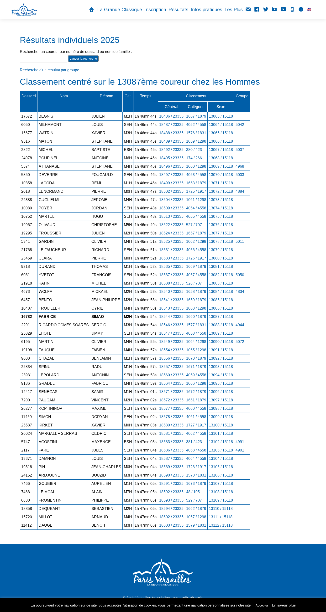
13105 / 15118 (221, 467)
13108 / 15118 (221, 492)
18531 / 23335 (171, 250)
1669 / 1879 (196, 267)
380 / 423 (194, 150)
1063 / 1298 (196, 308)
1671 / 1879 (196, 367)
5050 (240, 275)
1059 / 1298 (196, 141)
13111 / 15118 (220, 517)
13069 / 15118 (221, 166)
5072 (240, 342)
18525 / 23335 (171, 241)
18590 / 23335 (171, 475)
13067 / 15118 (221, 150)
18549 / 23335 (171, 342)
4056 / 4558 (196, 250)
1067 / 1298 (196, 517)
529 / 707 (194, 500)
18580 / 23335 (171, 425)
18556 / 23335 (171, 358)
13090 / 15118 (221, 342)
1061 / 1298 (196, 200)
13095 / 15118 (221, 383)
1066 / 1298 (196, 383)
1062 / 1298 (196, 241)
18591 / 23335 (171, 484)
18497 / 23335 (171, 175)
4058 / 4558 (196, 333)
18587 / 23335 (171, 458)
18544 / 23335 (171, 317)
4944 (240, 325)
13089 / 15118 (221, 333)
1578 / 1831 (196, 475)
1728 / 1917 (196, 467)
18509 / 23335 (171, 208)
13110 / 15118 (221, 509)
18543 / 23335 (171, 308)
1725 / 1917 (196, 191)
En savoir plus (284, 605)
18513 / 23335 (171, 216)
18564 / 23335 (171, 383)
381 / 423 (194, 442)
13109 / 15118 (221, 500)
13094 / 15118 (221, 375)
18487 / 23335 (171, 125)
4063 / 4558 (196, 450)
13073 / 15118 (221, 200)
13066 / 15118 (221, 141)
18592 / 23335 (171, 492)
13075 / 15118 (221, 216)
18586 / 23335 (171, 450)
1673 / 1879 (196, 484)
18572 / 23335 (171, 400)
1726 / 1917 (196, 258)
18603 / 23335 (171, 525)
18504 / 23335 (171, 200)
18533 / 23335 (171, 258)
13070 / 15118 (221, 175)
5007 (240, 150)
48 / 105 (193, 492)
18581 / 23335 (171, 433)
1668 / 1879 (196, 183)
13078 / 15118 (221, 241)
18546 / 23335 (171, 325)
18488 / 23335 (171, 133)
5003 (240, 175)
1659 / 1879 (196, 300)
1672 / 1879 (196, 392)
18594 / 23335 (171, 509)
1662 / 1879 (196, 509)
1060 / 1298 (196, 166)
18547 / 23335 (171, 333)
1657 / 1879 (196, 233)
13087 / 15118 (221, 317)
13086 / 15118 (221, 308)
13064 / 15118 (221, 125)
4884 (240, 191)
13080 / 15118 (221, 258)
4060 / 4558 (196, 408)
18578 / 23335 (171, 417)
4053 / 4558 (196, 175)
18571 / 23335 (171, 392)
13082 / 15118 (221, 275)
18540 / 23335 (171, 292)
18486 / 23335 (171, 116)
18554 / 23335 (171, 350)
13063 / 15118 (221, 116)
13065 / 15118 (221, 133)
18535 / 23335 (171, 267)
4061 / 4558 (196, 417)
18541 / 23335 (171, 300)
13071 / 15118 (221, 183)
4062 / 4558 (196, 433)
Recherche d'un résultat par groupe (49, 70)
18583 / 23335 (171, 442)
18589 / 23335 (171, 467)
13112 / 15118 (221, 525)
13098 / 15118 (221, 408)
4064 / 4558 (196, 458)
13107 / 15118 (221, 484)
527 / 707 (194, 225)
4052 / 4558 (196, 125)
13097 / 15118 (221, 400)
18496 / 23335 (171, 166)
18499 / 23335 (171, 183)
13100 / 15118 (221, 425)
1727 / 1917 (196, 425)
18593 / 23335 (171, 500)
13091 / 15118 (221, 350)
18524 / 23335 (171, 233)
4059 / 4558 (196, 375)
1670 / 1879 (196, 358)
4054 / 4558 (196, 208)
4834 (240, 292)
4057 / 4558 (196, 275)
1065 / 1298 (196, 350)
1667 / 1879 (196, 116)
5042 (240, 125)
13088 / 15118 (221, 325)
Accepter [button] (262, 605)
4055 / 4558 (196, 216)
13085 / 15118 (221, 300)
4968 (240, 166)
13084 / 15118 (221, 292)
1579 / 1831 (196, 525)
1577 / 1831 (196, 325)
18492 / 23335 (171, 150)
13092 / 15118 (221, 358)
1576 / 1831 (196, 133)
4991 (240, 442)
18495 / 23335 (171, 158)
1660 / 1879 (196, 317)
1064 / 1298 (196, 342)
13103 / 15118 (221, 450)
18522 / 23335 (171, 225)
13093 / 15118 (221, 367)
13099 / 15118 (221, 417)
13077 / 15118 (221, 233)
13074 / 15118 (221, 208)
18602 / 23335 (171, 517)
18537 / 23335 (171, 275)
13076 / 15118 (221, 225)
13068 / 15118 (221, 158)
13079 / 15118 (221, 250)
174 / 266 (194, 158)
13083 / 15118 (221, 283)
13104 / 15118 (221, 458)
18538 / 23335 (171, 283)
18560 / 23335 (171, 375)
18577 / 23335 (171, 408)
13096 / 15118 (221, 392)
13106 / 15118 (221, 475)
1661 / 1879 (196, 400)
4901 (240, 450)
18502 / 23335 (171, 191)
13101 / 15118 (221, 433)
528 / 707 (194, 283)
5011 (240, 241)
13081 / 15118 (221, 267)
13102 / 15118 (221, 442)
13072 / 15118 (221, 191)
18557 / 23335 (171, 367)
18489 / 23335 (171, 141)
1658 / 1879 (196, 292)
